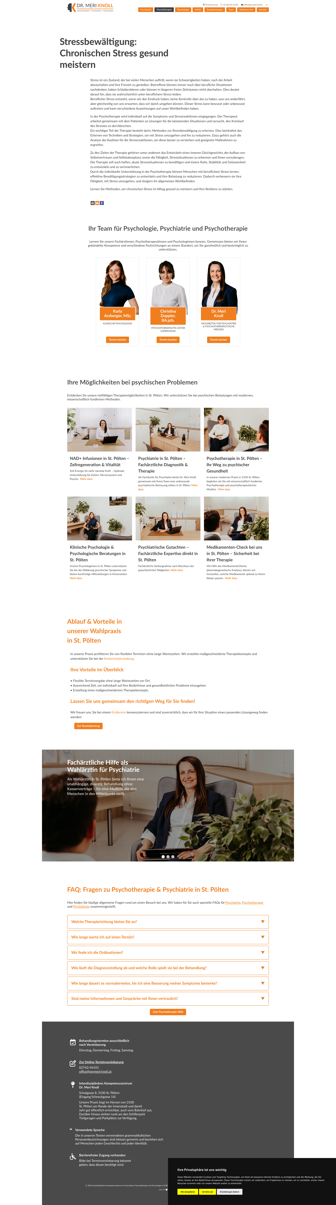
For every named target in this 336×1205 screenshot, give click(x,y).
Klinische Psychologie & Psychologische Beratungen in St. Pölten (97, 553)
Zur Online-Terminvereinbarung (101, 1062)
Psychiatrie (145, 10)
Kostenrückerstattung (119, 658)
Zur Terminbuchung (88, 726)
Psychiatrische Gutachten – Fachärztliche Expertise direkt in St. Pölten (168, 553)
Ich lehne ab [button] (207, 1192)
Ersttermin (119, 712)
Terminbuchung (211, 5)
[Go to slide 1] (163, 856)
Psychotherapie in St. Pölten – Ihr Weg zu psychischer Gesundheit (234, 464)
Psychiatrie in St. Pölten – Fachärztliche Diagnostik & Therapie (163, 464)
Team (231, 10)
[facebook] (102, 203)
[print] (93, 203)
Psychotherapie (164, 10)
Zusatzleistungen (215, 10)
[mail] (97, 203)
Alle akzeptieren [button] (188, 1192)
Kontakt (263, 10)
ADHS (198, 10)
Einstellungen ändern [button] (229, 1192)
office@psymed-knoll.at (252, 5)
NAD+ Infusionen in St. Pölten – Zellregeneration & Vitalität (99, 461)
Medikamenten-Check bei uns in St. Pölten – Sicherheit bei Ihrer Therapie (234, 553)
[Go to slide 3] (172, 856)
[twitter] (106, 203)
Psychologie (183, 10)
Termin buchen (117, 340)
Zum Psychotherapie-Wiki (168, 1012)
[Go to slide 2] (168, 856)
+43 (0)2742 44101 (230, 5)
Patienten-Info (246, 10)
